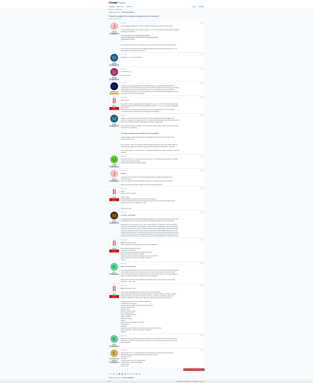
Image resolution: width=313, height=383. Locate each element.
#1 (203, 23)
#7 (203, 156)
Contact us (179, 381)
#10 (203, 212)
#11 (203, 239)
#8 (203, 170)
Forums (112, 6)
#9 (203, 188)
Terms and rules (187, 381)
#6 (203, 115)
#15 (203, 350)
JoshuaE (112, 18)
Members (129, 6)
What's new (120, 6)
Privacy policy (195, 381)
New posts (111, 9)
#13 (203, 285)
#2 (203, 54)
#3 (203, 68)
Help (201, 381)
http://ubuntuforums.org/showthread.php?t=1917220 (153, 109)
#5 (203, 97)
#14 (203, 335)
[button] (124, 6)
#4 (203, 83)
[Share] (201, 23)
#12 (203, 263)
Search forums (118, 9)
